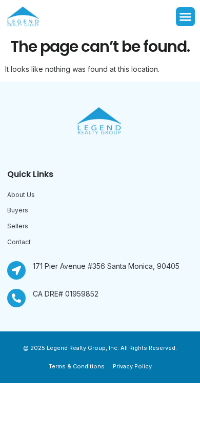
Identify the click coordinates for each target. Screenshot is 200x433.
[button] (185, 17)
